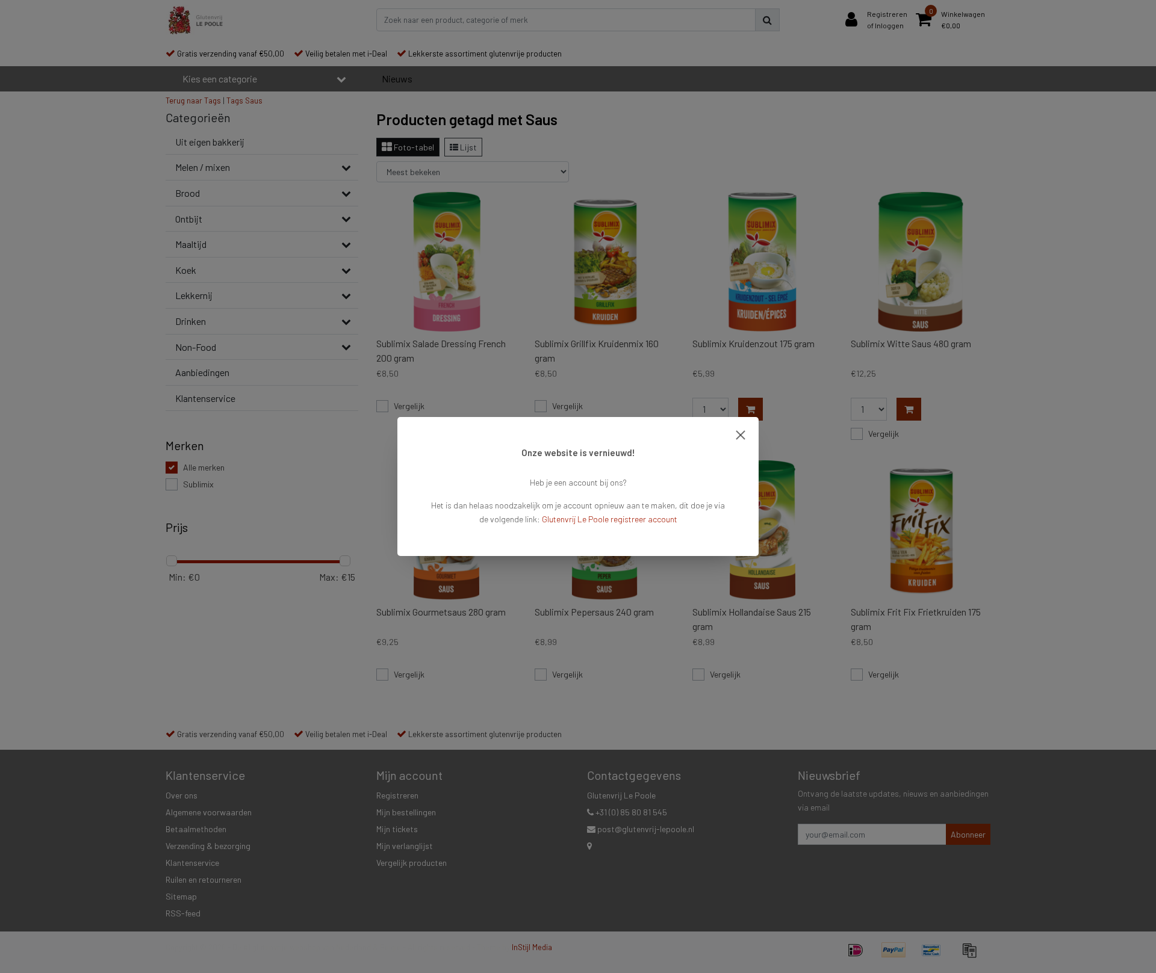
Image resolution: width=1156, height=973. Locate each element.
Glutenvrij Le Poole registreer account (609, 519)
